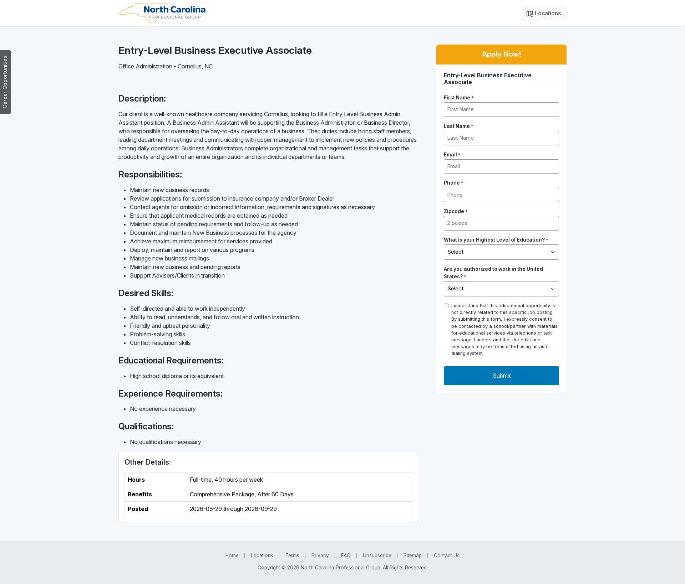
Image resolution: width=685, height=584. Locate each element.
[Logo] (162, 13)
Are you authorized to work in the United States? (493, 272)
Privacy (320, 555)
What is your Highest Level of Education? (496, 240)
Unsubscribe (377, 555)
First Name (459, 97)
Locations (547, 13)
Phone (453, 183)
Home (232, 555)
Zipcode (456, 211)
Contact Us (447, 555)
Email (452, 154)
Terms (292, 555)
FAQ (346, 555)
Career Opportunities (5, 82)
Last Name (458, 126)
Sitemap (413, 555)
